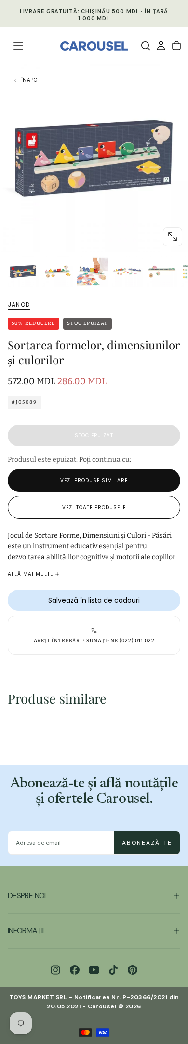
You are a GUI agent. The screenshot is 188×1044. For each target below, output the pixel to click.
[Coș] (176, 45)
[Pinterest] (132, 970)
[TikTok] (113, 970)
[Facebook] (75, 970)
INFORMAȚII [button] (26, 931)
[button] (18, 45)
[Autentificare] (161, 45)
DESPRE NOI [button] (27, 895)
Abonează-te (147, 843)
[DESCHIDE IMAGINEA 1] (172, 237)
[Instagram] (55, 970)
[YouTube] (94, 970)
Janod (19, 305)
